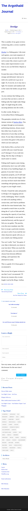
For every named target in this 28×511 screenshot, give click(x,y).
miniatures (5, 437)
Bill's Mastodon (5, 488)
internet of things (14, 427)
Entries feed (4, 469)
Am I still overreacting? (14, 304)
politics (14, 440)
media (3, 434)
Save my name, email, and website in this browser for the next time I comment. (13, 367)
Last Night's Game (6, 432)
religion (4, 442)
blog (17, 416)
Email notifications (6, 479)
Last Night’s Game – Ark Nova (9, 394)
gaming (10, 424)
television (4, 447)
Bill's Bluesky (4, 483)
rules (10, 445)
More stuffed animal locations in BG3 (10, 400)
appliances (12, 414)
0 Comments (18, 31)
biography (4, 416)
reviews (13, 33)
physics (8, 440)
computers (11, 419)
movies (11, 437)
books (22, 416)
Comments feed (5, 471)
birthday (12, 416)
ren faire (11, 442)
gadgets (4, 424)
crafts (17, 419)
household (5, 427)
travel (19, 447)
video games (18, 33)
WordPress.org (5, 474)
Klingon (14, 429)
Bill (7, 30)
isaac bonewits (6, 429)
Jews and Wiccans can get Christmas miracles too (14, 322)
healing (16, 424)
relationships (21, 440)
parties (17, 437)
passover (23, 437)
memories (16, 434)
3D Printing (5, 414)
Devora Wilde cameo (6, 391)
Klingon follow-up (6, 397)
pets (3, 440)
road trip (4, 445)
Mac (20, 432)
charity (4, 419)
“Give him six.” (13, 313)
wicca (12, 450)
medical (9, 434)
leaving (15, 432)
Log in (3, 467)
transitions (12, 447)
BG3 (18, 414)
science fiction (17, 445)
